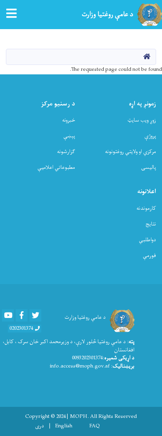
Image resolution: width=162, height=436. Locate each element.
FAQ (94, 426)
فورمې (149, 255)
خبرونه (68, 120)
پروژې (150, 136)
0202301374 (21, 329)
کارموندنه (146, 208)
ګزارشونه (66, 152)
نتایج (150, 224)
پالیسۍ (148, 167)
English (63, 426)
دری (39, 426)
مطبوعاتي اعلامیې (56, 167)
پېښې (69, 136)
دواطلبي (147, 240)
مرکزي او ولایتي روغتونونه (130, 152)
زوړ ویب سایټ (141, 120)
